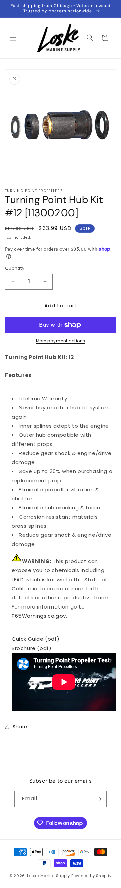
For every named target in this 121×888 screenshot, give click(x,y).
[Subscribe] (98, 799)
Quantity (14, 268)
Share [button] (20, 726)
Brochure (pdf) (31, 648)
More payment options (60, 341)
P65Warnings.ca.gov (39, 615)
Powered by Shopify (91, 875)
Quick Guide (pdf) (35, 639)
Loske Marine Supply (48, 875)
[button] (13, 37)
